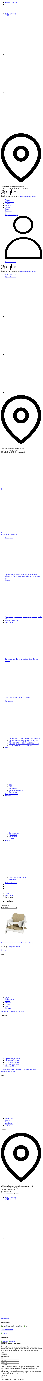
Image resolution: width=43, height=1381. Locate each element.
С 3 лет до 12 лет (10, 1066)
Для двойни (9, 617)
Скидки (7, 207)
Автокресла (9, 1118)
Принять (4, 1354)
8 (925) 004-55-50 (10, 15)
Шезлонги (26, 697)
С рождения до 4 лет (30, 574)
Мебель (7, 1125)
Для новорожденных (20, 617)
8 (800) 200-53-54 (10, 13)
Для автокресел (10, 659)
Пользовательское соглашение (11, 1069)
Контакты (8, 211)
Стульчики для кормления (13, 697)
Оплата (7, 203)
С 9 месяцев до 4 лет (22, 742)
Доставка (8, 205)
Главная (7, 200)
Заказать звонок (10, 262)
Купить (3, 950)
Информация (9, 202)
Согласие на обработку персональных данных (24, 1372)
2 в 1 (39, 617)
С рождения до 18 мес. (12, 1059)
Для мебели (28, 659)
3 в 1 (10, 786)
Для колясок (20, 659)
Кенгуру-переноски (11, 620)
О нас (7, 209)
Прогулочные (32, 617)
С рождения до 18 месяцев (14, 574)
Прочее (35, 659)
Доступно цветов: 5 (14, 946)
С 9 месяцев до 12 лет (23, 576)
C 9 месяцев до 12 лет (24, 744)
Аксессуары (9, 895)
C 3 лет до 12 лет (22, 745)
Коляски (7, 1120)
